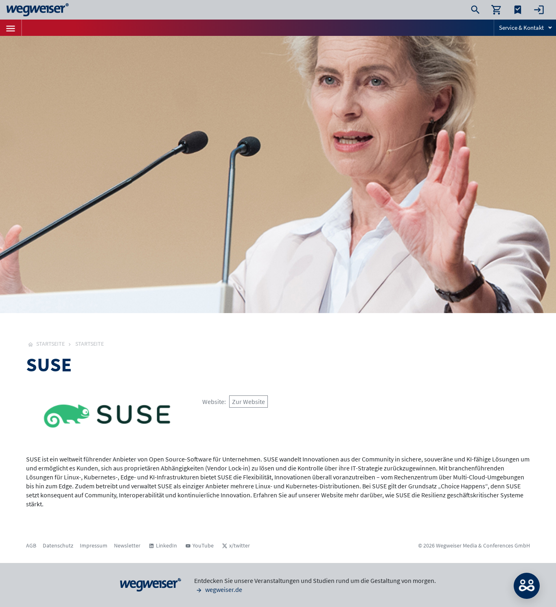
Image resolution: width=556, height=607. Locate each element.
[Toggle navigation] (10, 28)
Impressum (93, 545)
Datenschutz (58, 545)
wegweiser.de (223, 589)
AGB (31, 545)
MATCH (527, 586)
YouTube (203, 545)
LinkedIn (166, 545)
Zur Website (248, 401)
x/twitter (239, 545)
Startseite (89, 343)
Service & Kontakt (521, 27)
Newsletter (127, 545)
